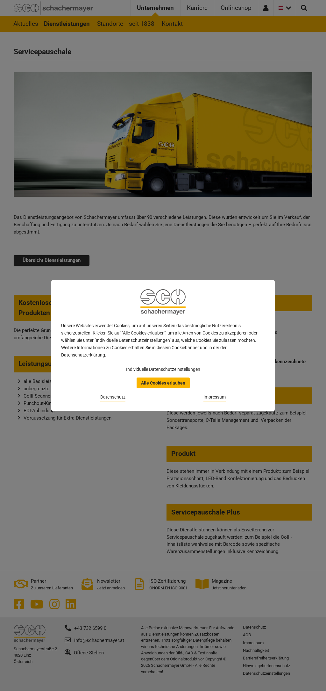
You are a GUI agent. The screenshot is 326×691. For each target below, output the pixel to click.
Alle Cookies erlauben (163, 382)
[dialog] (163, 345)
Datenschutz (112, 396)
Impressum (214, 396)
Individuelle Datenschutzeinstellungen (163, 369)
